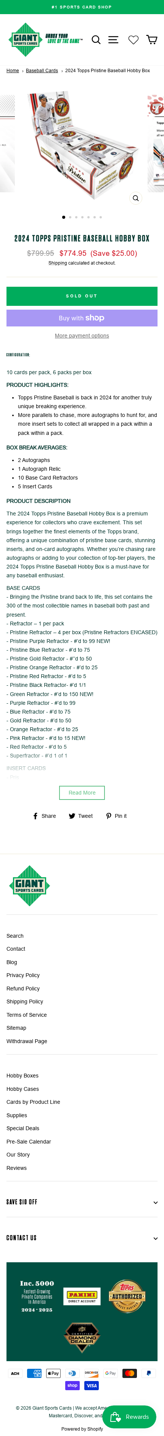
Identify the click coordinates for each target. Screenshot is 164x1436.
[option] (82, 7)
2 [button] (71, 218)
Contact (15, 949)
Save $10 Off (22, 1202)
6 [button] (95, 218)
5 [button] (89, 218)
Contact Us (21, 1238)
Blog (11, 962)
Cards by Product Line (33, 1102)
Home (12, 70)
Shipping (57, 263)
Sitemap (16, 1028)
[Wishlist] (133, 40)
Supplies (16, 1115)
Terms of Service (26, 1015)
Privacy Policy (23, 975)
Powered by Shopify (82, 1429)
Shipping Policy (24, 1002)
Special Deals (22, 1128)
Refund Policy (23, 989)
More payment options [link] (82, 336)
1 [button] (64, 218)
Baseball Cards (42, 70)
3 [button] (77, 218)
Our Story (18, 1155)
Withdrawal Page (26, 1041)
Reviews (16, 1168)
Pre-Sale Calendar (28, 1142)
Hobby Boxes (22, 1076)
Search (15, 936)
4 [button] (83, 218)
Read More (82, 793)
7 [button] (101, 218)
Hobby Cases (22, 1089)
